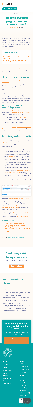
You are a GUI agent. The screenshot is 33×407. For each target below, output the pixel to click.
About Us (6, 361)
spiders (23, 86)
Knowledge (12, 237)
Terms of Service (23, 362)
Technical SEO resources (12, 241)
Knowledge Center (7, 380)
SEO (6, 241)
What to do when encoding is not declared (17, 228)
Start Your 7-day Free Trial (16, 340)
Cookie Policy (24, 370)
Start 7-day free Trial (9, 8)
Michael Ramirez (14, 27)
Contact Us (7, 384)
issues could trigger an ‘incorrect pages (16, 110)
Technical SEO (19, 237)
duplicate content (22, 117)
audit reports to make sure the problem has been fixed (17, 171)
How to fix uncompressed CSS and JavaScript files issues (15, 226)
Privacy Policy (24, 367)
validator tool (12, 156)
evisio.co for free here (22, 216)
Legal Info (23, 372)
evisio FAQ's (7, 370)
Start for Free (16, 266)
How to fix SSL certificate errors (14, 223)
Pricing (5, 367)
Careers (5, 364)
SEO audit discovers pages (9, 143)
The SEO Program (6, 374)
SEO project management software (21, 213)
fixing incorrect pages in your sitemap (19, 198)
